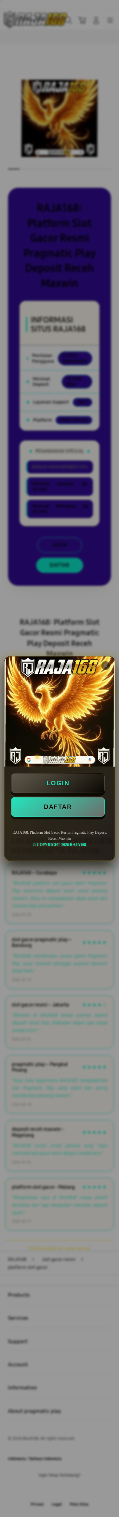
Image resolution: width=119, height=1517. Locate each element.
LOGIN (58, 783)
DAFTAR (58, 806)
